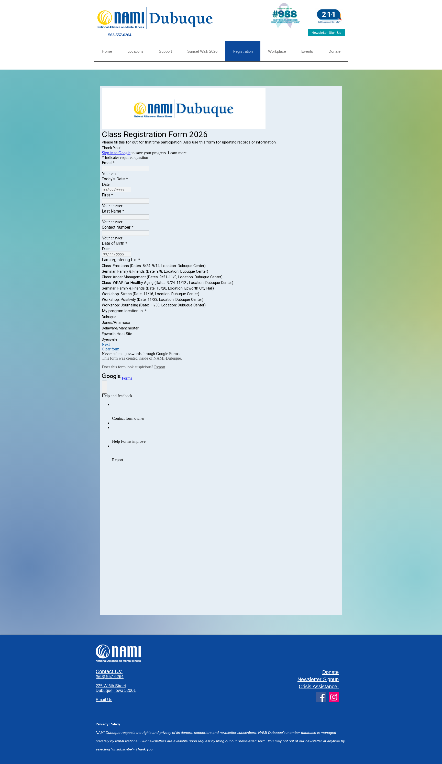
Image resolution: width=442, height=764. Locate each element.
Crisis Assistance (318, 686)
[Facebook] (321, 697)
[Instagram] (334, 697)
